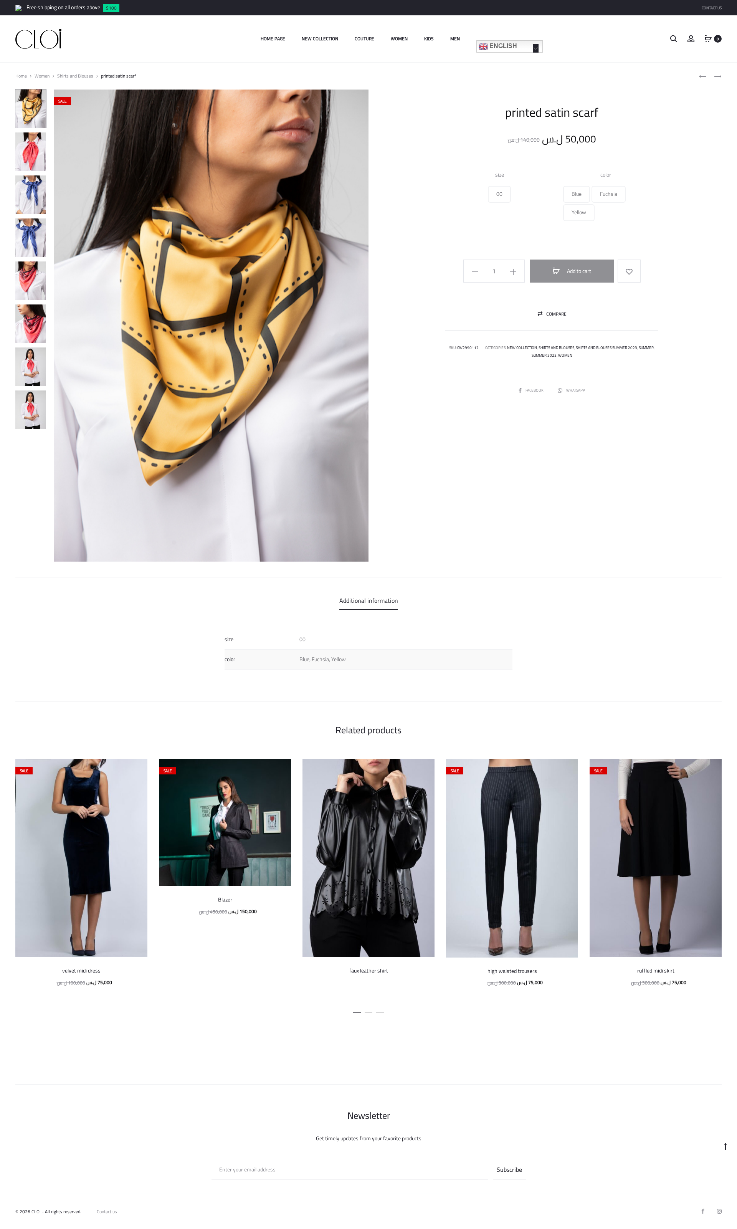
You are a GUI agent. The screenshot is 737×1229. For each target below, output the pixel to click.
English (502, 46)
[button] (499, 194)
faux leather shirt (368, 971)
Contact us (107, 1211)
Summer (646, 347)
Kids (429, 38)
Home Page (273, 38)
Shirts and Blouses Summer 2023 (606, 347)
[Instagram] (719, 1211)
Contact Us (712, 8)
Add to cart (578, 271)
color (605, 174)
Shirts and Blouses (75, 75)
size (499, 174)
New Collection (320, 38)
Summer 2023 (544, 355)
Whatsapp (575, 390)
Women (399, 38)
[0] (708, 38)
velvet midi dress (81, 971)
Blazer (225, 900)
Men (455, 38)
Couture (364, 38)
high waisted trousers (512, 971)
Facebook (534, 390)
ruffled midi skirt (655, 971)
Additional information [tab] (368, 600)
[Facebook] (702, 1211)
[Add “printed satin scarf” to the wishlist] (629, 271)
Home (21, 75)
